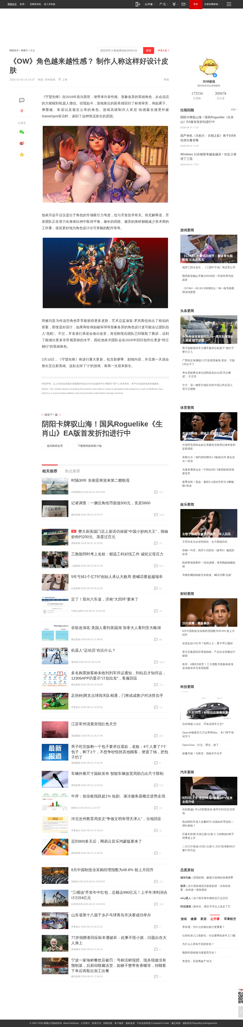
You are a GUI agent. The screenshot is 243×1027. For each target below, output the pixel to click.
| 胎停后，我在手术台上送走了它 (205, 906)
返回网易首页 (55, 445)
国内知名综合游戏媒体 (208, 85)
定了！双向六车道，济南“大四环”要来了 (104, 599)
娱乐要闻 (187, 504)
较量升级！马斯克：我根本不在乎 (202, 753)
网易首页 (12, 4)
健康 (194, 918)
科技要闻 (187, 687)
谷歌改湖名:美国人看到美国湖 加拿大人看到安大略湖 (116, 628)
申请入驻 (162, 50)
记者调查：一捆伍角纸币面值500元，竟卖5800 (110, 503)
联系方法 (96, 1023)
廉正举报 (176, 1023)
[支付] (175, 4)
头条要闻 (187, 311)
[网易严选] (163, 4)
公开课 (214, 918)
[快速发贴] (22, 100)
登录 (195, 4)
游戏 (184, 918)
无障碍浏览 (35, 4)
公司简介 (85, 1023)
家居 (203, 918)
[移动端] (138, 4)
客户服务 (119, 1023)
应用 (22, 4)
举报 (166, 79)
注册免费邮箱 (211, 4)
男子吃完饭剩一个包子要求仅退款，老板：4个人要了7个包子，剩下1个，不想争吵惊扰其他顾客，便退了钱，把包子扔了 (119, 751)
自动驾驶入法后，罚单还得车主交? (203, 723)
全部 (233, 109)
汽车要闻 (187, 772)
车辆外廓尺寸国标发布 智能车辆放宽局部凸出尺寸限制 (117, 773)
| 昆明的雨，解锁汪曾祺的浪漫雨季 (206, 877)
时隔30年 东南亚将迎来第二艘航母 (100, 480)
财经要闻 (187, 594)
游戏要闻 (187, 230)
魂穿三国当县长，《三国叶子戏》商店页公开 (208, 267)
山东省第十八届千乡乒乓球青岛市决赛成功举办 (111, 915)
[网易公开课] (149, 4)
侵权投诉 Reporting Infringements (200, 1023)
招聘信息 (107, 1023)
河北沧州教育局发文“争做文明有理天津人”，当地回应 (116, 819)
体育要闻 (187, 408)
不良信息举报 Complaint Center (153, 1023)
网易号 (24, 50)
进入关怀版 (49, 4)
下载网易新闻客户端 (90, 445)
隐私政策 (130, 1023)
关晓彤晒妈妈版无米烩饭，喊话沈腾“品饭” (207, 574)
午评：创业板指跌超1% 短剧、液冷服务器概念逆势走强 (118, 796)
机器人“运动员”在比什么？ (93, 650)
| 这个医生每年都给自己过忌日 (204, 898)
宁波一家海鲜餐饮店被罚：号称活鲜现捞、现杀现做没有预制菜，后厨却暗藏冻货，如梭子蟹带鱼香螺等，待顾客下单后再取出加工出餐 (118, 965)
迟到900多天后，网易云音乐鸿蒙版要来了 (106, 841)
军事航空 (230, 918)
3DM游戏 (49, 79)
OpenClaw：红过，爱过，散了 (200, 744)
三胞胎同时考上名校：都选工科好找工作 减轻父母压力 (117, 554)
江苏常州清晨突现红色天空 (94, 724)
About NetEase (71, 1023)
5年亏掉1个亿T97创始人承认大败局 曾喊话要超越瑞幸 (117, 577)
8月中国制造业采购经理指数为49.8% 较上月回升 (112, 870)
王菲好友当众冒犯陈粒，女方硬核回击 (204, 541)
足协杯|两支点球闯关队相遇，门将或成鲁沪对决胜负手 (117, 695)
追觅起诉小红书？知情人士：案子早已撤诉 (207, 643)
